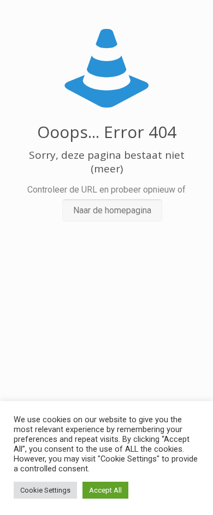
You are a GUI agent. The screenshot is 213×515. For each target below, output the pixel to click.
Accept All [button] (105, 490)
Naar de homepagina (112, 210)
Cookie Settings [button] (45, 490)
